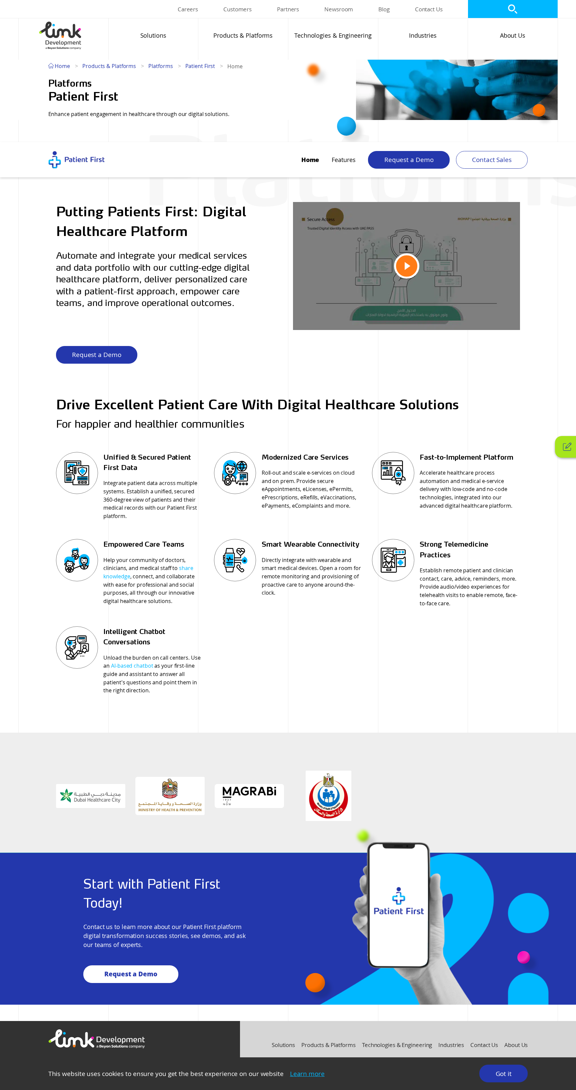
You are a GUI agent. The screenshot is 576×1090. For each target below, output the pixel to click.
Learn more (307, 1073)
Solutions (153, 35)
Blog (384, 9)
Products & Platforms (243, 35)
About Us (512, 35)
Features (343, 160)
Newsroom (338, 9)
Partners (288, 9)
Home (62, 66)
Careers (188, 9)
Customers (237, 9)
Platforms (160, 66)
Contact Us (429, 9)
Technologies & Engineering (332, 35)
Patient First (200, 66)
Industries (423, 35)
